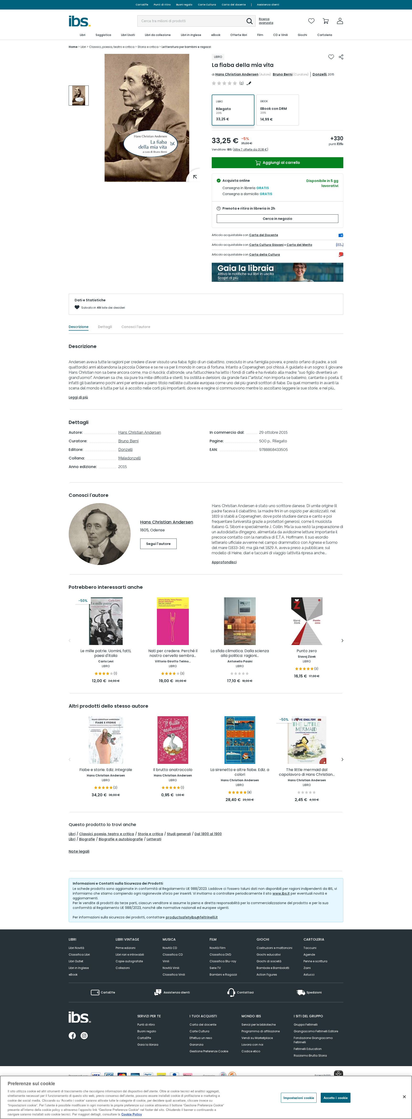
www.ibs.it (281, 893)
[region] (206, 1097)
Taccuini (310, 948)
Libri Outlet (76, 961)
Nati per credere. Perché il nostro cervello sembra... (172, 653)
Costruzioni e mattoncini (274, 948)
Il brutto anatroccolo (172, 769)
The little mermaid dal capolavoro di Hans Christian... (307, 772)
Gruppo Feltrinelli (306, 1025)
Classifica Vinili (174, 975)
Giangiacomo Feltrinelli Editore (316, 1031)
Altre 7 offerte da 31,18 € (250, 149)
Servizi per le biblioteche (259, 1025)
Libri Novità (76, 948)
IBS (229, 149)
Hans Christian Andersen (236, 74)
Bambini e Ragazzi (223, 975)
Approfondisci (224, 562)
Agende (309, 955)
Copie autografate (129, 961)
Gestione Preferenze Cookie (209, 1051)
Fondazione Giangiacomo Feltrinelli (313, 1040)
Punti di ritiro (162, 4)
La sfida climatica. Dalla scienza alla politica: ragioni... (240, 653)
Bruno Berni (283, 74)
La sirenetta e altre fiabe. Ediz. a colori (239, 772)
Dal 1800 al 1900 (208, 834)
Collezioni (123, 968)
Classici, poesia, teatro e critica (106, 834)
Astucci (309, 975)
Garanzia (196, 1045)
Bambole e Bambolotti (273, 968)
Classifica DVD (220, 955)
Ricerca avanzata (266, 21)
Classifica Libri (79, 955)
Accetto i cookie (336, 1097)
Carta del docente (234, 4)
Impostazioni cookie (298, 1097)
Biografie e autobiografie (121, 839)
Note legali (79, 851)
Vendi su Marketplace (257, 1038)
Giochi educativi (269, 955)
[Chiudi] (404, 1096)
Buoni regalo (184, 4)
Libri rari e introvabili (130, 955)
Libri (72, 834)
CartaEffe (142, 4)
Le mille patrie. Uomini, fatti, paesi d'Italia (105, 653)
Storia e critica (150, 834)
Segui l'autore (158, 543)
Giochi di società (269, 961)
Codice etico (251, 1051)
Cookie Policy (131, 1114)
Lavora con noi (252, 1045)
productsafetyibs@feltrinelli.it (192, 917)
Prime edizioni (125, 948)
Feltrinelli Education (308, 1049)
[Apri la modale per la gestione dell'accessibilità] (338, 1075)
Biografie (87, 839)
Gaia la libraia (147, 1045)
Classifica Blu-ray (223, 961)
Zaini (307, 968)
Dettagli (105, 326)
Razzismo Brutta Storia (310, 1055)
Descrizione (78, 326)
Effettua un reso (201, 1038)
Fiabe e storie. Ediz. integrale (105, 769)
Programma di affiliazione (261, 1031)
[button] (250, 21)
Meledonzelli (129, 458)
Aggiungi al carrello (281, 162)
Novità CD (170, 948)
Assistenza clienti (268, 4)
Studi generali (179, 834)
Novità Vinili (171, 968)
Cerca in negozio (277, 218)
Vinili (166, 961)
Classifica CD (173, 955)
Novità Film (218, 948)
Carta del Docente (263, 235)
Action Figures (267, 975)
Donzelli (320, 74)
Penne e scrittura (315, 961)
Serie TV (215, 968)
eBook (73, 975)
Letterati (154, 839)
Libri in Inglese (79, 968)
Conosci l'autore (135, 326)
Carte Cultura (207, 4)
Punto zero (307, 651)
